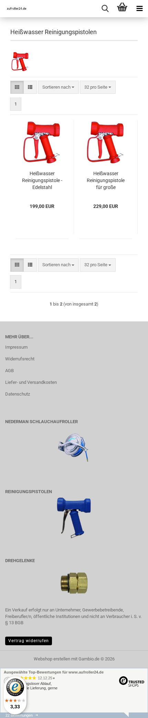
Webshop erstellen (52, 658)
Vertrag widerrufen (28, 640)
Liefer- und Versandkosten (31, 382)
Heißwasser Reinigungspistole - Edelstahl (42, 180)
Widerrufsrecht (19, 358)
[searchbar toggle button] (105, 8)
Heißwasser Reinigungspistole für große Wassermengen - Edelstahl (106, 181)
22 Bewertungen (19, 715)
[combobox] (58, 87)
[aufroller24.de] (14, 8)
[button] (17, 87)
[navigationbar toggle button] (139, 8)
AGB (9, 370)
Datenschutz (17, 394)
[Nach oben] (129, 707)
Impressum (16, 347)
